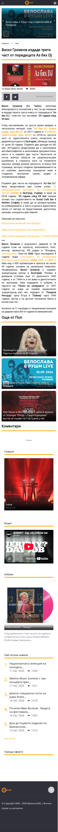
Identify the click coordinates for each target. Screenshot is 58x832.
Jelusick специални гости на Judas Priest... (27, 695)
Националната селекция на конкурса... (27, 665)
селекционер (9, 253)
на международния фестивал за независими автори (29, 189)
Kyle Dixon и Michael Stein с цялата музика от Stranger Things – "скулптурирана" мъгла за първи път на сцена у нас (28, 415)
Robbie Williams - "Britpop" (19, 627)
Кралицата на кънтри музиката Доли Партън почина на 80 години (25, 351)
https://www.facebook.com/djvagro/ (21, 223)
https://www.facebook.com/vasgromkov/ (24, 229)
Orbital (9, 504)
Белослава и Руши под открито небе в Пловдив (28, 23)
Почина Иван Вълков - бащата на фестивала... (29, 710)
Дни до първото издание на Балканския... (28, 725)
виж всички (9, 738)
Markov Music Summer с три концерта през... (27, 680)
